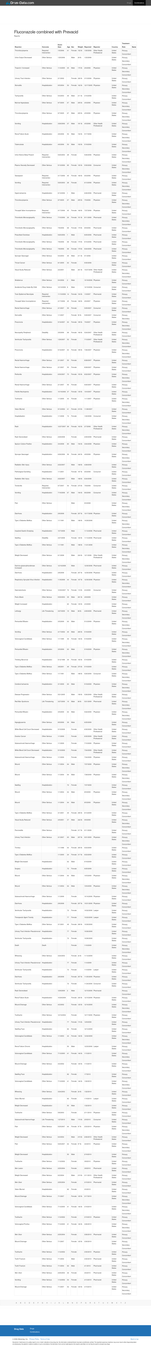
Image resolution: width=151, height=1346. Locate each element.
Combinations (139, 3)
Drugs (129, 3)
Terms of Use (45, 1339)
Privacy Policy (34, 1339)
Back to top (135, 1339)
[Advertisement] (75, 16)
